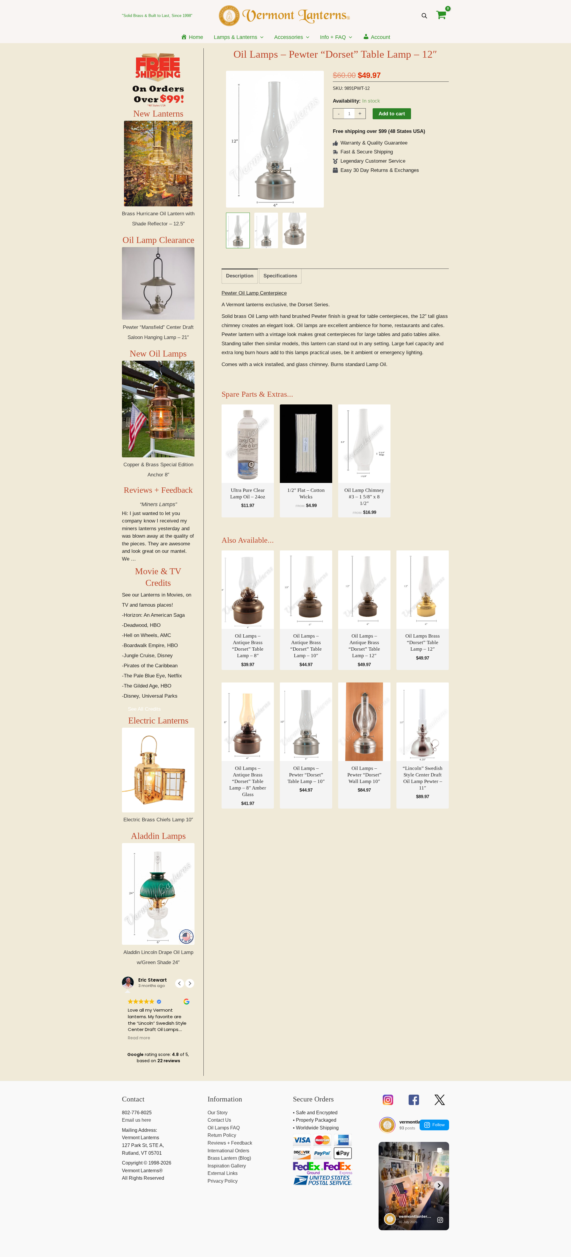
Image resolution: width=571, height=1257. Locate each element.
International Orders (228, 1150)
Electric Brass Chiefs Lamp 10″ (158, 820)
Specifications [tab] (280, 276)
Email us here (136, 1120)
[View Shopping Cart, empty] (441, 15)
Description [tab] (239, 276)
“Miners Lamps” (158, 504)
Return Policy (222, 1135)
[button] (260, 37)
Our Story (218, 1112)
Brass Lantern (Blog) (229, 1158)
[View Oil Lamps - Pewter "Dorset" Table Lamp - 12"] (238, 230)
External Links (223, 1173)
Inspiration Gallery (227, 1165)
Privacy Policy (223, 1181)
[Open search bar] (424, 15)
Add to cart (392, 114)
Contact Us (219, 1120)
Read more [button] (139, 1038)
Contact (133, 1099)
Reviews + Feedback (158, 490)
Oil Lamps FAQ (224, 1127)
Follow (438, 1124)
